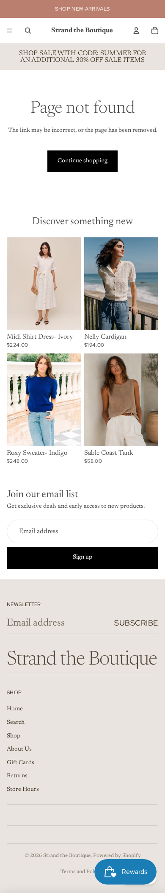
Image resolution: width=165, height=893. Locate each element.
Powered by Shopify (117, 855)
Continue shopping (82, 161)
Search (16, 723)
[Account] (136, 30)
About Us (19, 749)
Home (15, 709)
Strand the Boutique (67, 855)
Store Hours (23, 790)
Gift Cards (20, 763)
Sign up (82, 557)
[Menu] (9, 30)
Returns (17, 776)
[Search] (28, 30)
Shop (13, 736)
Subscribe (136, 623)
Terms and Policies (82, 871)
